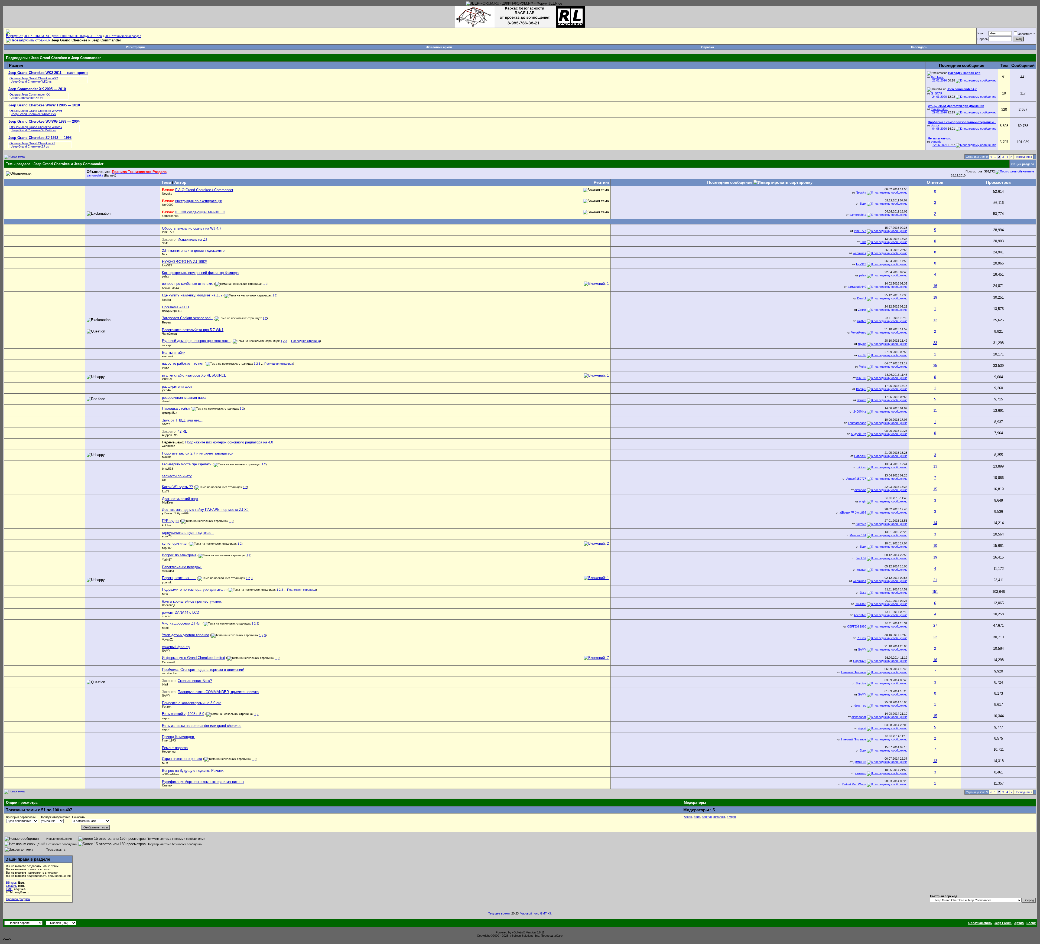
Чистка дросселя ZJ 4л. (182, 623)
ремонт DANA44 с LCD (180, 612)
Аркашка (168, 570)
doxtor (935, 125)
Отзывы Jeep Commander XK (29, 94)
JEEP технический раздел (123, 36)
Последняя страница (305, 340)
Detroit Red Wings (854, 784)
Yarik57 (167, 559)
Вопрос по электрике (179, 555)
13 (935, 466)
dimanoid (860, 490)
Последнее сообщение (729, 182)
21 (935, 580)
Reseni (166, 322)
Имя (980, 33)
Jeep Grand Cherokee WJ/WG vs (33, 130)
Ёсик (863, 203)
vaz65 (862, 355)
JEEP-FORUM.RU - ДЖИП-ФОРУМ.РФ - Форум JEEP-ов (63, 36)
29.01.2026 (943, 112)
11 (935, 411)
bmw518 (167, 468)
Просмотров (998, 182)
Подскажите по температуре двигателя (194, 589)
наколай (167, 356)
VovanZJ (168, 639)
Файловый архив (439, 47)
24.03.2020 (943, 96)
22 (935, 637)
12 (935, 320)
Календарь (919, 47)
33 (935, 343)
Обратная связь (980, 923)
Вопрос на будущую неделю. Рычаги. (193, 771)
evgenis (936, 141)
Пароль (982, 39)
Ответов (935, 182)
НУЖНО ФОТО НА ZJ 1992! (184, 262)
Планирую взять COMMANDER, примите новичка (218, 692)
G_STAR (936, 93)
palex (165, 276)
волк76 (166, 536)
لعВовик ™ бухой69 (175, 513)
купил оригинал (174, 543)
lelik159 (167, 379)
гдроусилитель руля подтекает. (188, 533)
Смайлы (11, 885)
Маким (166, 457)
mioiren (861, 467)
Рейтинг (601, 182)
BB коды (11, 882)
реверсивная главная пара (184, 398)
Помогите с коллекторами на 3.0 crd (191, 703)
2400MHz (859, 411)
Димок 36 (859, 761)
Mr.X (165, 594)
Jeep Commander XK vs (27, 97)
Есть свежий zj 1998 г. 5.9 (183, 714)
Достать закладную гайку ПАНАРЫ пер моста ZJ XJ (205, 510)
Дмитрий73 (169, 412)
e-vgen (731, 816)
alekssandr (858, 716)
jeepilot (166, 299)
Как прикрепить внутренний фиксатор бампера (200, 273)
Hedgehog (169, 751)
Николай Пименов (853, 672)
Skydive (861, 523)
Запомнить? (1026, 33)
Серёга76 (168, 662)
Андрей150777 (856, 478)
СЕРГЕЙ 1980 (856, 626)
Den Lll (861, 298)
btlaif (165, 684)
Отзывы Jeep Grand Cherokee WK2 (33, 78)
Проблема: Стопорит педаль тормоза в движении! (203, 670)
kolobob (167, 525)
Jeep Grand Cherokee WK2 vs (31, 81)
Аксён (688, 816)
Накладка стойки (176, 408)
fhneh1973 (169, 740)
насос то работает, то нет (183, 363)
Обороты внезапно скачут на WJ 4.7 (191, 228)
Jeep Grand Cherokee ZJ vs (30, 146)
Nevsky (167, 193)
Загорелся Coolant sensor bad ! (187, 318)
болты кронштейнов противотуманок (192, 601)
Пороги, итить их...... (179, 578)
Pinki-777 (168, 232)
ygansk (167, 582)
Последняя (1023, 156)
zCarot (558, 935)
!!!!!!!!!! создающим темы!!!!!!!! (200, 212)
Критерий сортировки (20, 817)
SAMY (166, 424)
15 (935, 489)
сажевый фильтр (176, 647)
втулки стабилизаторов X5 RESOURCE (194, 375)
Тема (166, 182)
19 (935, 297)
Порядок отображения (55, 817)
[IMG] (9, 889)
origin (862, 501)
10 (935, 546)
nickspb (167, 345)
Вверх (1031, 923)
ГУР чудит (170, 521)
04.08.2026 (943, 128)
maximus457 (939, 109)
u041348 (860, 604)
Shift (165, 243)
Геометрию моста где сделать (187, 464)
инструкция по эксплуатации (198, 201)
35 (935, 366)
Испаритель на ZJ (192, 239)
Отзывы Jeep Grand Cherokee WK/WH (35, 110)
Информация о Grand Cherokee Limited (193, 658)
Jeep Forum (1003, 923)
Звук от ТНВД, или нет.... (182, 420)
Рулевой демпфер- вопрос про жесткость (196, 341)
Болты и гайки (173, 353)
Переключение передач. (182, 567)
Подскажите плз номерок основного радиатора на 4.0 (229, 442)
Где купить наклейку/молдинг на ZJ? (192, 295)
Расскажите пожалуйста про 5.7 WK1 (192, 330)
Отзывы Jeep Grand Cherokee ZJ (32, 143)
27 (935, 625)
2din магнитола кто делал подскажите (193, 251)
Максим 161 (858, 535)
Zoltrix (862, 309)
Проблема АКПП (175, 307)
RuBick (861, 638)
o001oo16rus (170, 774)
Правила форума (18, 899)
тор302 (166, 548)
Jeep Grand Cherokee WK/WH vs (33, 114)
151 (935, 592)
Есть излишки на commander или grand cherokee (201, 726)
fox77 (165, 491)
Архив (1019, 923)
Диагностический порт (180, 499)
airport (166, 718)
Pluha (165, 368)
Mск (164, 254)
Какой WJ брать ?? (177, 487)
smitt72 (861, 321)
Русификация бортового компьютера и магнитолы (203, 782)
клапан (861, 569)
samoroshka (95, 175)
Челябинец (169, 333)
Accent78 (860, 615)
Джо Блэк (937, 77)
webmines (859, 253)
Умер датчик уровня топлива (185, 635)
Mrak (165, 627)
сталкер (860, 773)
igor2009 (167, 204)
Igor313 (167, 265)
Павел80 (860, 456)
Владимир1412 (172, 310)
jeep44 (166, 390)
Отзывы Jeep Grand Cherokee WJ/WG (35, 127)
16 (935, 286)
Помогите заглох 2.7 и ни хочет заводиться (197, 453)
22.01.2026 (943, 80)
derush (166, 401)
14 (935, 523)
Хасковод (168, 605)
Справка (707, 47)
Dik (164, 479)
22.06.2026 (943, 144)
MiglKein (167, 502)
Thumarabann (857, 422)
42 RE (182, 431)
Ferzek (166, 706)
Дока (863, 592)
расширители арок (177, 386)
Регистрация (135, 47)
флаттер (860, 705)
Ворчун (861, 389)
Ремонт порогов (175, 748)
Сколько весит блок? (195, 681)
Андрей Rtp (169, 435)
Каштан (167, 785)
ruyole (862, 343)
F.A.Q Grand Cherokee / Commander (204, 190)
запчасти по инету (177, 476)
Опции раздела (1022, 164)
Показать (78, 817)
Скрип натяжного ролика (182, 759)
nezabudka (169, 673)
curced (166, 616)
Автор (180, 182)
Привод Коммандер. (178, 737)
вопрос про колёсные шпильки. (187, 284)
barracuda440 (171, 288)
